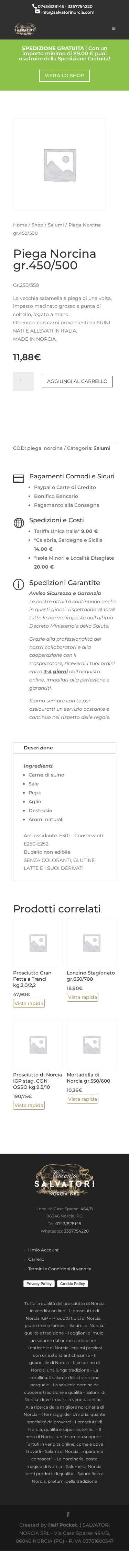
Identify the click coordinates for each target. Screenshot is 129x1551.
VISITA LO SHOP (64, 75)
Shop (37, 225)
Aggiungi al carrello (77, 381)
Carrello (36, 1259)
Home (20, 225)
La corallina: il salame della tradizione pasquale (64, 1377)
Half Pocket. (63, 1525)
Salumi (56, 225)
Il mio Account (43, 1249)
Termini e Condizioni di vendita (60, 1268)
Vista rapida (28, 1003)
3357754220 (76, 1231)
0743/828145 (68, 1223)
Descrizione (38, 748)
